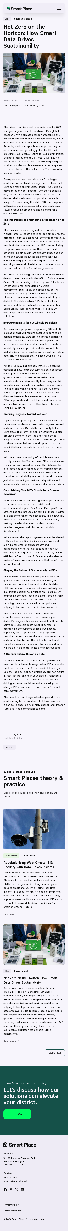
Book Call (17, 1114)
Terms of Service (12, 1210)
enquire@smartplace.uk (15, 1181)
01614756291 (10, 1177)
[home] (19, 8)
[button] (58, 8)
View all (55, 1052)
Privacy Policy (11, 1204)
